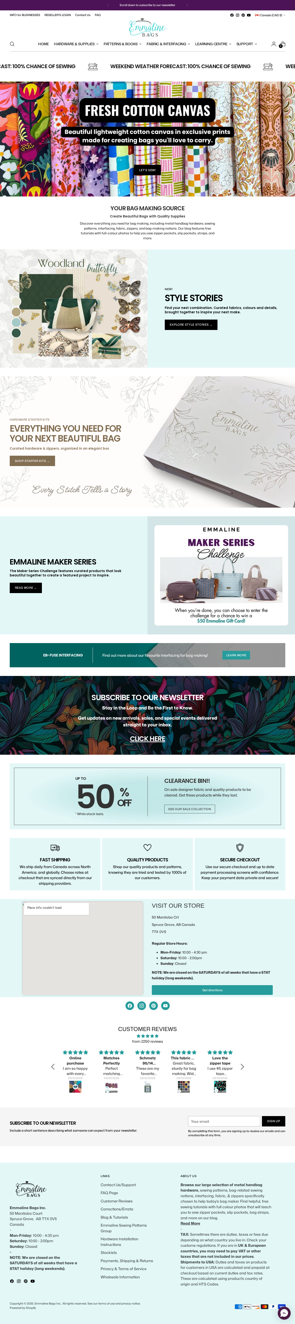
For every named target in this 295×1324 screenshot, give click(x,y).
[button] (54, 1066)
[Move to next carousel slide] (165, 187)
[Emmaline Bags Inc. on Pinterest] (243, 15)
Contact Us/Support (118, 1184)
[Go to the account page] (274, 44)
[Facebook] (129, 1005)
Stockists (109, 1252)
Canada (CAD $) (271, 15)
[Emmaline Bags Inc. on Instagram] (237, 15)
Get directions (212, 990)
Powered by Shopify (23, 1308)
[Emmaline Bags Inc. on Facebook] (232, 15)
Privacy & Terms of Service (123, 1268)
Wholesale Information (120, 1276)
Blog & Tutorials (114, 1217)
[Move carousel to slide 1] (137, 186)
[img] (147, 1036)
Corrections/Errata (117, 1208)
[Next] (187, 5)
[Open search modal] (12, 44)
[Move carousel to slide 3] (147, 186)
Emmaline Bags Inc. (48, 1303)
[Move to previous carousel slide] (129, 187)
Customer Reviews (117, 1200)
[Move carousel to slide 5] (157, 186)
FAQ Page (109, 1192)
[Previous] (108, 5)
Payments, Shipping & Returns (127, 1260)
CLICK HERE (147, 738)
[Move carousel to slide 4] (152, 186)
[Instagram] (141, 1005)
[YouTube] (165, 1005)
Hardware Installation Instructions (119, 1241)
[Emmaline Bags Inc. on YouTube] (249, 15)
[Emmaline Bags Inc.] (147, 27)
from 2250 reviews (147, 1041)
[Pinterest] (153, 1005)
